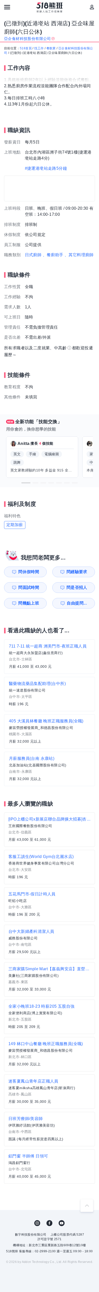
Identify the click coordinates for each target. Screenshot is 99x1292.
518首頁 (26, 48)
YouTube (62, 1223)
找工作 (39, 48)
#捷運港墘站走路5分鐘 (46, 168)
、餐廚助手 (53, 255)
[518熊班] (49, 8)
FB (49, 1223)
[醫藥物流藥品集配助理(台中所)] (49, 694)
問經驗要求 (77, 572)
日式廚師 (33, 255)
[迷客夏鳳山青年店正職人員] (49, 1092)
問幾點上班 (28, 603)
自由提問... (77, 603)
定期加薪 (14, 525)
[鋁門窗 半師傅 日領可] (49, 1166)
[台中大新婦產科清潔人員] (49, 942)
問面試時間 (28, 587)
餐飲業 (51, 48)
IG (37, 1223)
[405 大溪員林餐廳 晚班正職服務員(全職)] (49, 731)
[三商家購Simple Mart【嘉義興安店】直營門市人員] (49, 979)
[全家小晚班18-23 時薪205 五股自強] (49, 1017)
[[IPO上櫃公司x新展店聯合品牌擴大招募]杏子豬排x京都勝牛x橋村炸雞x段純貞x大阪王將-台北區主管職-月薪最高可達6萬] (49, 830)
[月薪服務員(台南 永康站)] (49, 769)
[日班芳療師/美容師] (49, 1129)
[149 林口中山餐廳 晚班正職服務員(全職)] (49, 1054)
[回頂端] (87, 1205)
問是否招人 (77, 587)
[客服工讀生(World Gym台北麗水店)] (49, 867)
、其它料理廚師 (79, 255)
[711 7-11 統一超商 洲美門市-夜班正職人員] (49, 657)
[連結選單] (7, 7)
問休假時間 (28, 572)
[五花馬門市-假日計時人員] (49, 904)
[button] (25, 482)
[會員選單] (92, 7)
